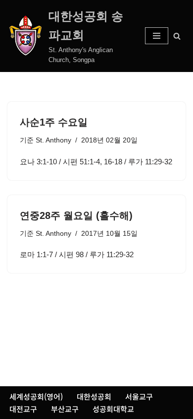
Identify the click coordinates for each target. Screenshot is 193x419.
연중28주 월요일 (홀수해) (76, 215)
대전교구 (23, 409)
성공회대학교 (113, 409)
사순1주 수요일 (54, 122)
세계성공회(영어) (36, 396)
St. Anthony (53, 140)
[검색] (177, 36)
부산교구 (65, 409)
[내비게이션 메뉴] (156, 35)
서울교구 (139, 396)
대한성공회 (94, 396)
